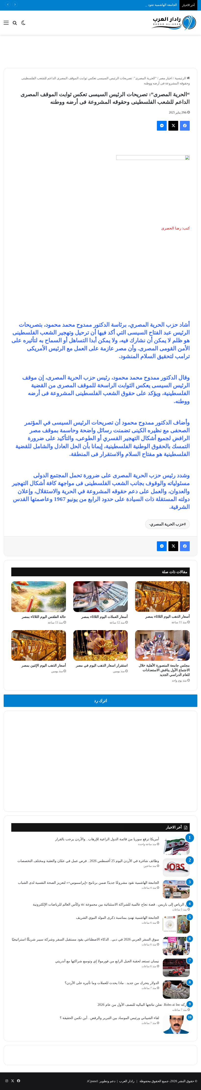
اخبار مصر (165, 78)
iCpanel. (92, 1081)
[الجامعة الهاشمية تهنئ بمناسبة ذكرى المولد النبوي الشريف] (176, 924)
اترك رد (100, 700)
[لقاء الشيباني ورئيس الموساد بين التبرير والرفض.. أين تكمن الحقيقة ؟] (176, 1024)
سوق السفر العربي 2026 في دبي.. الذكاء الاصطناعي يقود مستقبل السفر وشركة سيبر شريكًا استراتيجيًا (85, 939)
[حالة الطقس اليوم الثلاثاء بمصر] (38, 596)
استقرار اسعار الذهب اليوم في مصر (102, 665)
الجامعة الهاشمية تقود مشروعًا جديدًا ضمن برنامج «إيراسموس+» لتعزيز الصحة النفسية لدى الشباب (111, 5)
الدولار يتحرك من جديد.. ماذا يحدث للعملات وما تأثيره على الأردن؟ (112, 983)
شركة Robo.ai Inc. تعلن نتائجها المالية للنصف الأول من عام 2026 (144, 1005)
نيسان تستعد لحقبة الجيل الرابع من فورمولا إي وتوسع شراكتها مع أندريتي (107, 961)
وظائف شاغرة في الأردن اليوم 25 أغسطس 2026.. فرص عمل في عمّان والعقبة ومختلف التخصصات (88, 861)
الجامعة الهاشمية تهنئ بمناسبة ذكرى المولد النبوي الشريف (117, 918)
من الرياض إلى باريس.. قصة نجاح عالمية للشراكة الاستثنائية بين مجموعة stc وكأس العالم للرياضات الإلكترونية (111, 904)
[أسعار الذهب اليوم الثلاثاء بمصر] (162, 596)
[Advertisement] (100, 51)
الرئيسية (181, 78)
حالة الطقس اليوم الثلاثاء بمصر (44, 617)
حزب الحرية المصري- (166, 524)
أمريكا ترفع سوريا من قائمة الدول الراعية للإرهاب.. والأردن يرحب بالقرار (107, 839)
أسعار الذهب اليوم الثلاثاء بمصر (167, 616)
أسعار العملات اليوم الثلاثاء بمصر (104, 617)
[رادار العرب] (174, 22)
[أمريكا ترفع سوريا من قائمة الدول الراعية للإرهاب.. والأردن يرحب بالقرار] (176, 846)
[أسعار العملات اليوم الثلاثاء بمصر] (100, 596)
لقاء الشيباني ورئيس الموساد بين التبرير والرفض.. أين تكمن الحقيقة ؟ (109, 1018)
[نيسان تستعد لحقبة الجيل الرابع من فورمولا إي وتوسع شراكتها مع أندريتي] (176, 968)
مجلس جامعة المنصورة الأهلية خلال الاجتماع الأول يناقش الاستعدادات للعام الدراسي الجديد (164, 670)
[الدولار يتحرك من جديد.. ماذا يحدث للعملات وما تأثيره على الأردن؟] (176, 989)
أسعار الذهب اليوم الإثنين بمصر (44, 665)
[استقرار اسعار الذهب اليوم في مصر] (100, 645)
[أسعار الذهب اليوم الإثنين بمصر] (38, 645)
